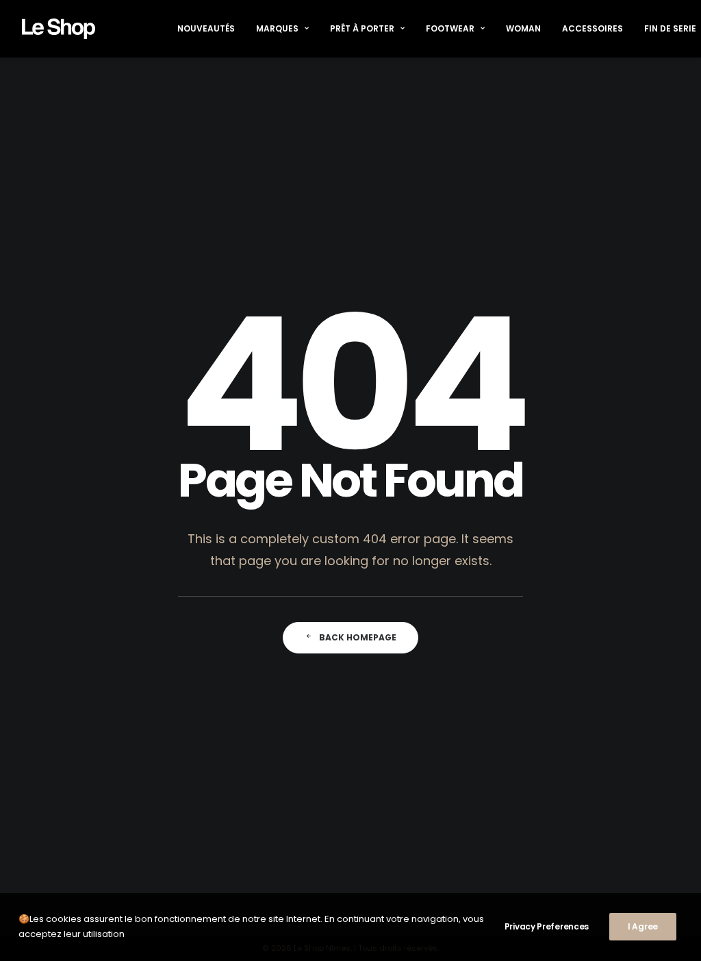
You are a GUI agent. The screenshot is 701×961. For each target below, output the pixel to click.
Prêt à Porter (362, 28)
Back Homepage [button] (357, 637)
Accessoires (592, 28)
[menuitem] (206, 29)
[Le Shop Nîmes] (58, 28)
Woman (523, 28)
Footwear (450, 28)
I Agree (643, 926)
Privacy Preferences (547, 926)
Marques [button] (277, 28)
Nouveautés (206, 28)
